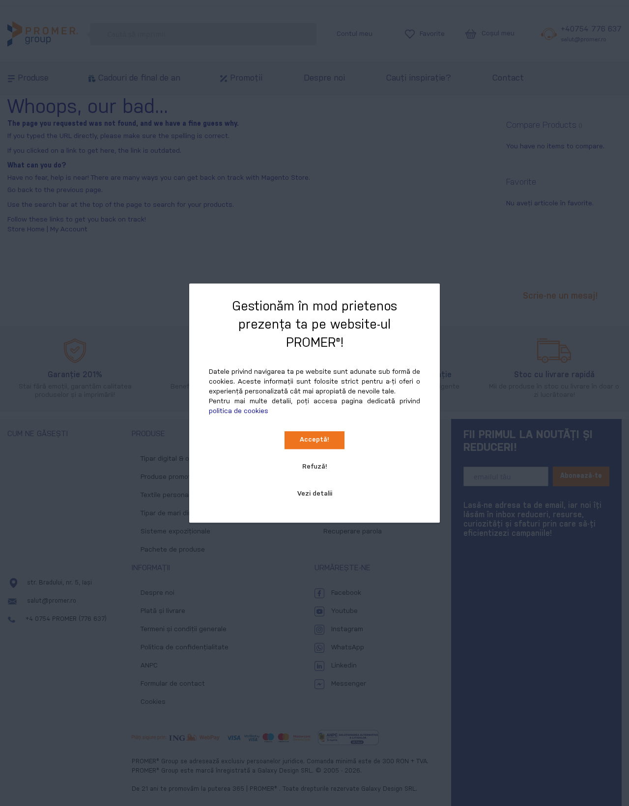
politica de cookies (238, 411)
